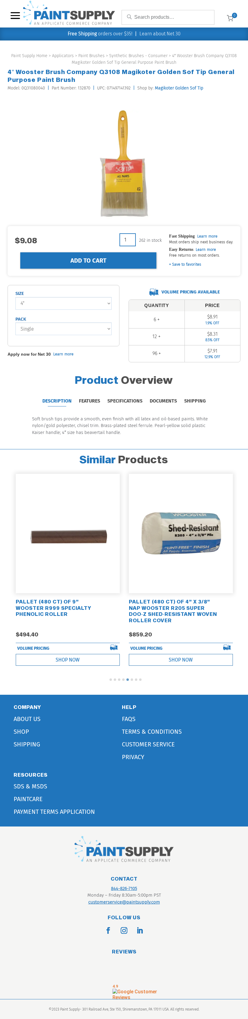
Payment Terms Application (54, 811)
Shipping (195, 401)
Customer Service (148, 744)
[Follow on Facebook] (108, 930)
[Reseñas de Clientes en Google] (135, 991)
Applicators (63, 55)
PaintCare (28, 799)
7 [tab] (136, 679)
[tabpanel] (68, 571)
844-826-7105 (124, 888)
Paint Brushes (91, 55)
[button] (185, 264)
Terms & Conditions (152, 731)
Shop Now (68, 660)
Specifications (124, 401)
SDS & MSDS (30, 786)
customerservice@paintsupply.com (124, 902)
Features (89, 401)
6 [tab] (132, 679)
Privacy (133, 757)
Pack (20, 319)
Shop (21, 731)
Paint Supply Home (29, 55)
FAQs (128, 719)
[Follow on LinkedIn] (139, 930)
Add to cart (88, 260)
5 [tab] (127, 679)
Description (57, 401)
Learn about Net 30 (160, 34)
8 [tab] (140, 679)
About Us (27, 719)
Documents (163, 401)
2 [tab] (115, 679)
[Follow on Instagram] (124, 930)
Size (19, 293)
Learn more (207, 236)
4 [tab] (123, 679)
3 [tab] (119, 679)
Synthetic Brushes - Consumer (138, 55)
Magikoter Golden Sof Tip (179, 88)
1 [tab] (110, 679)
